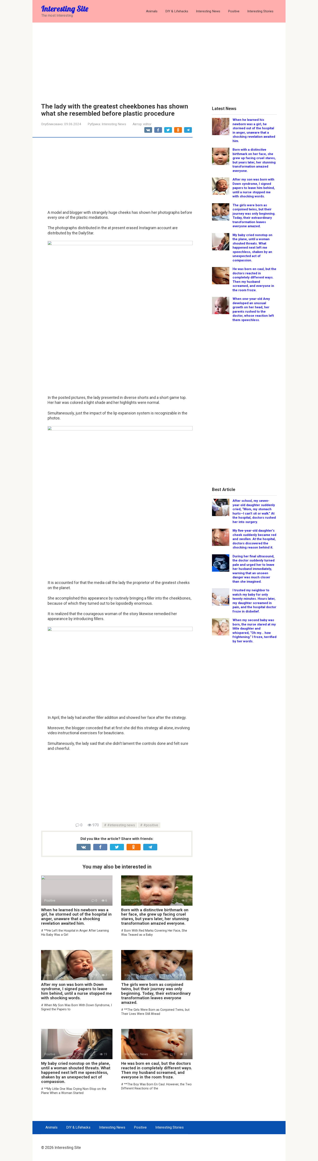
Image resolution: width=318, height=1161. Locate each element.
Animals (151, 11)
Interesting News (208, 11)
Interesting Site (64, 8)
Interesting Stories (260, 11)
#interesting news (121, 825)
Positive (233, 11)
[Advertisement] (159, 59)
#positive (150, 825)
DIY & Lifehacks (176, 11)
